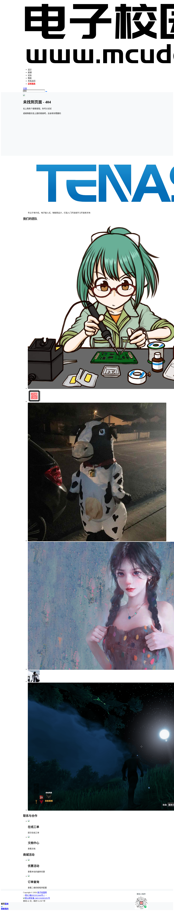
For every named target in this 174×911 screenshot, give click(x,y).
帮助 (30, 78)
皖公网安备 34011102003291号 (37, 898)
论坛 (30, 75)
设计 (30, 70)
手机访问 (31, 81)
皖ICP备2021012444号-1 (35, 895)
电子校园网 (42, 892)
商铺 (30, 72)
